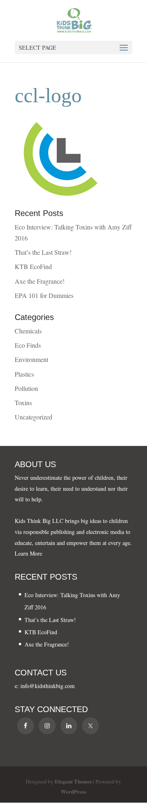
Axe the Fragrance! (40, 281)
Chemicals (28, 330)
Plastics (24, 374)
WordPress (73, 791)
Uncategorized (33, 417)
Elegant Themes (73, 781)
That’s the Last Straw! (43, 252)
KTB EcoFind (33, 266)
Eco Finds (28, 345)
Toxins (23, 402)
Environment (31, 359)
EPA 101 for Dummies (44, 295)
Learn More (28, 553)
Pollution (26, 388)
